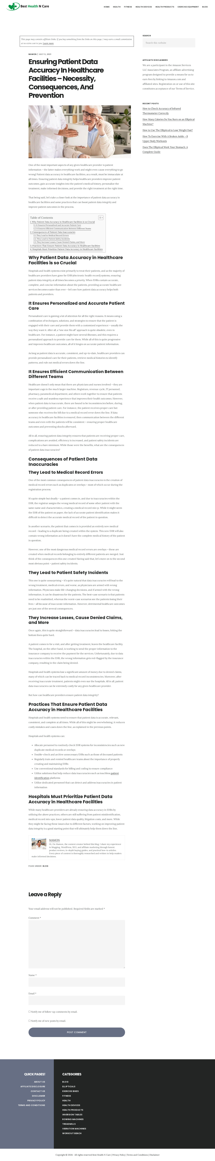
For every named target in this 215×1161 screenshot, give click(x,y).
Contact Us (38, 1091)
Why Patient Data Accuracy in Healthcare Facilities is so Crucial (63, 221)
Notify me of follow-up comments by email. (54, 1011)
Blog (45, 866)
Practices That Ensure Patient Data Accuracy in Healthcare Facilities (66, 245)
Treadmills (69, 1124)
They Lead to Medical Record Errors (52, 235)
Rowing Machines (73, 1119)
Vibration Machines (74, 1128)
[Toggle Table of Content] (99, 217)
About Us (39, 1081)
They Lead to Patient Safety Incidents (53, 239)
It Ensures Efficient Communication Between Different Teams (63, 228)
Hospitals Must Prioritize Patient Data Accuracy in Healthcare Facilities (67, 249)
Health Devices (71, 1105)
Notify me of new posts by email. (48, 1020)
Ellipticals (68, 1086)
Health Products (72, 1109)
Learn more (48, 43)
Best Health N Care (28, 6)
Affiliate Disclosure (32, 1086)
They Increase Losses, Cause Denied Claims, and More (61, 242)
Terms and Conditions (31, 1105)
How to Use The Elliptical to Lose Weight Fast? (168, 130)
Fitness (66, 1095)
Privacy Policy (36, 1100)
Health (66, 1100)
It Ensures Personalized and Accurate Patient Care (58, 225)
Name (33, 975)
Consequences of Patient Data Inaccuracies (53, 232)
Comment (35, 917)
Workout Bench (72, 1133)
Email (32, 993)
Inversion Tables (72, 1114)
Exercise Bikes (70, 1091)
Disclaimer (38, 1095)
